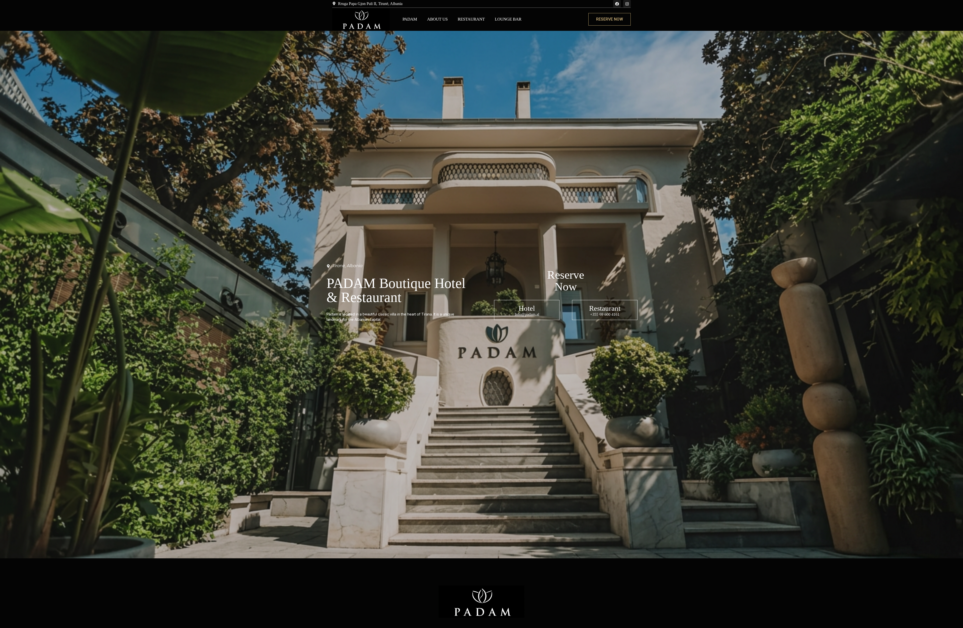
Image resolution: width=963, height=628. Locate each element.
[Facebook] (617, 4)
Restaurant (471, 19)
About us (437, 19)
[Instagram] (627, 4)
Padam (410, 19)
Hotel (527, 308)
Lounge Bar (508, 19)
